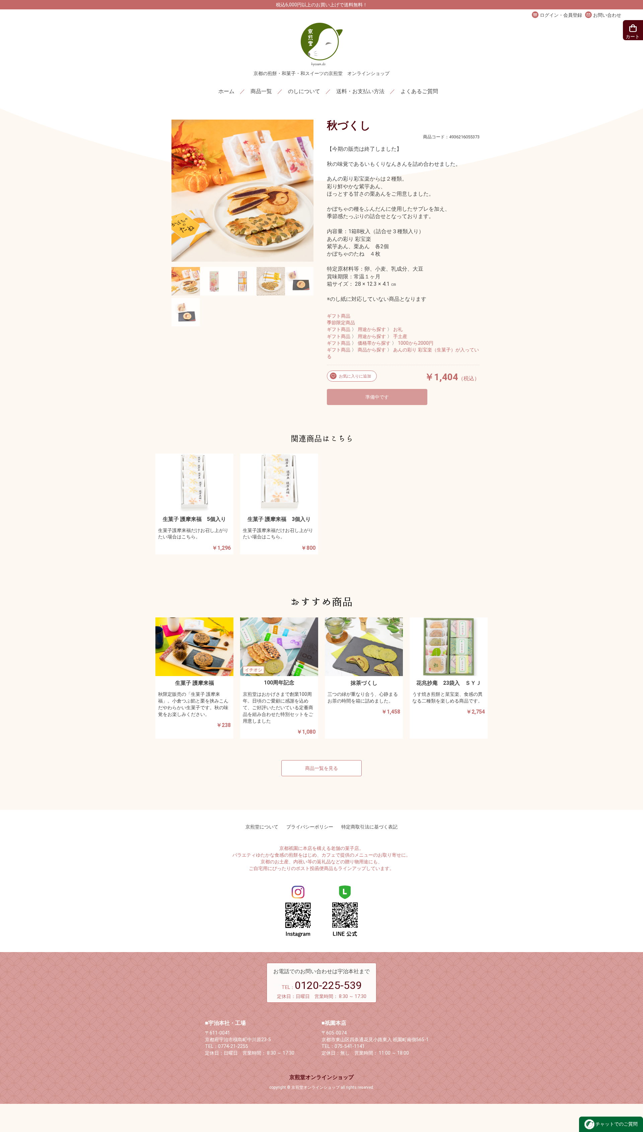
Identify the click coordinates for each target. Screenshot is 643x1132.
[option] (242, 191)
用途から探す (372, 329)
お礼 (398, 329)
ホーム (226, 91)
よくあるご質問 (419, 91)
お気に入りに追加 (354, 376)
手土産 (400, 336)
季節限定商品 (341, 323)
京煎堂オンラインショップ (321, 1077)
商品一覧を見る (321, 768)
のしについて (304, 91)
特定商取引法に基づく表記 (369, 826)
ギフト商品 (338, 316)
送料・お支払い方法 (360, 91)
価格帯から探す (374, 343)
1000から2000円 (415, 343)
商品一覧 (261, 91)
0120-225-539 (328, 985)
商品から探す (372, 350)
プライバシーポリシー (309, 826)
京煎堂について (261, 826)
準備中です (377, 397)
